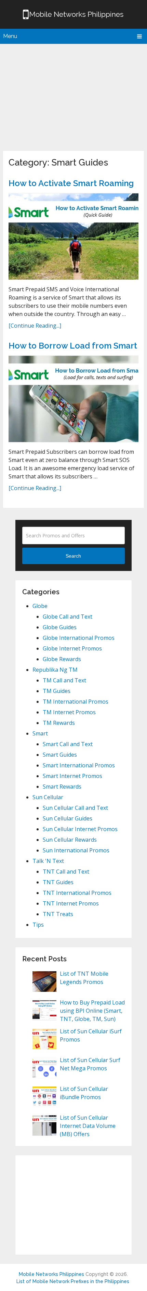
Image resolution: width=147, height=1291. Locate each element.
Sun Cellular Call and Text (75, 808)
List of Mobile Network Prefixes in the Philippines (72, 1281)
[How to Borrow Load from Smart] (73, 398)
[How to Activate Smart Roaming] (73, 236)
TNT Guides (58, 882)
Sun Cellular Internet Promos (80, 829)
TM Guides (56, 691)
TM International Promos (75, 701)
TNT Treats (58, 914)
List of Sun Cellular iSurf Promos (91, 1035)
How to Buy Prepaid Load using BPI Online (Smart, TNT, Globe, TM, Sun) (92, 1011)
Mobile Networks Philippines (51, 1274)
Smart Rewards (62, 786)
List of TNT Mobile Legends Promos (84, 978)
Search (73, 556)
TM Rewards (59, 723)
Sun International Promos (76, 850)
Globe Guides (60, 627)
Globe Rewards (62, 659)
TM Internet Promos (69, 712)
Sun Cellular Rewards (70, 839)
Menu (10, 36)
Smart (40, 733)
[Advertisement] (73, 96)
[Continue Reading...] (35, 325)
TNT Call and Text (66, 871)
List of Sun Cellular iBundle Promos (84, 1093)
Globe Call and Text (67, 616)
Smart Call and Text (68, 744)
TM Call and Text (64, 680)
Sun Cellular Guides (67, 818)
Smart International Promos (79, 765)
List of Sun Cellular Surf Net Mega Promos (90, 1064)
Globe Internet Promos (72, 648)
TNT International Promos (77, 893)
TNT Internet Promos (71, 903)
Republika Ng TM (55, 669)
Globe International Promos (79, 638)
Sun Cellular (47, 797)
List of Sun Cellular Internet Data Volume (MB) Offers (88, 1126)
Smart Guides (60, 754)
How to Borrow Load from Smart (73, 346)
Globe (40, 606)
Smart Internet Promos (72, 776)
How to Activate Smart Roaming (71, 183)
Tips (38, 924)
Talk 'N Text (48, 861)
